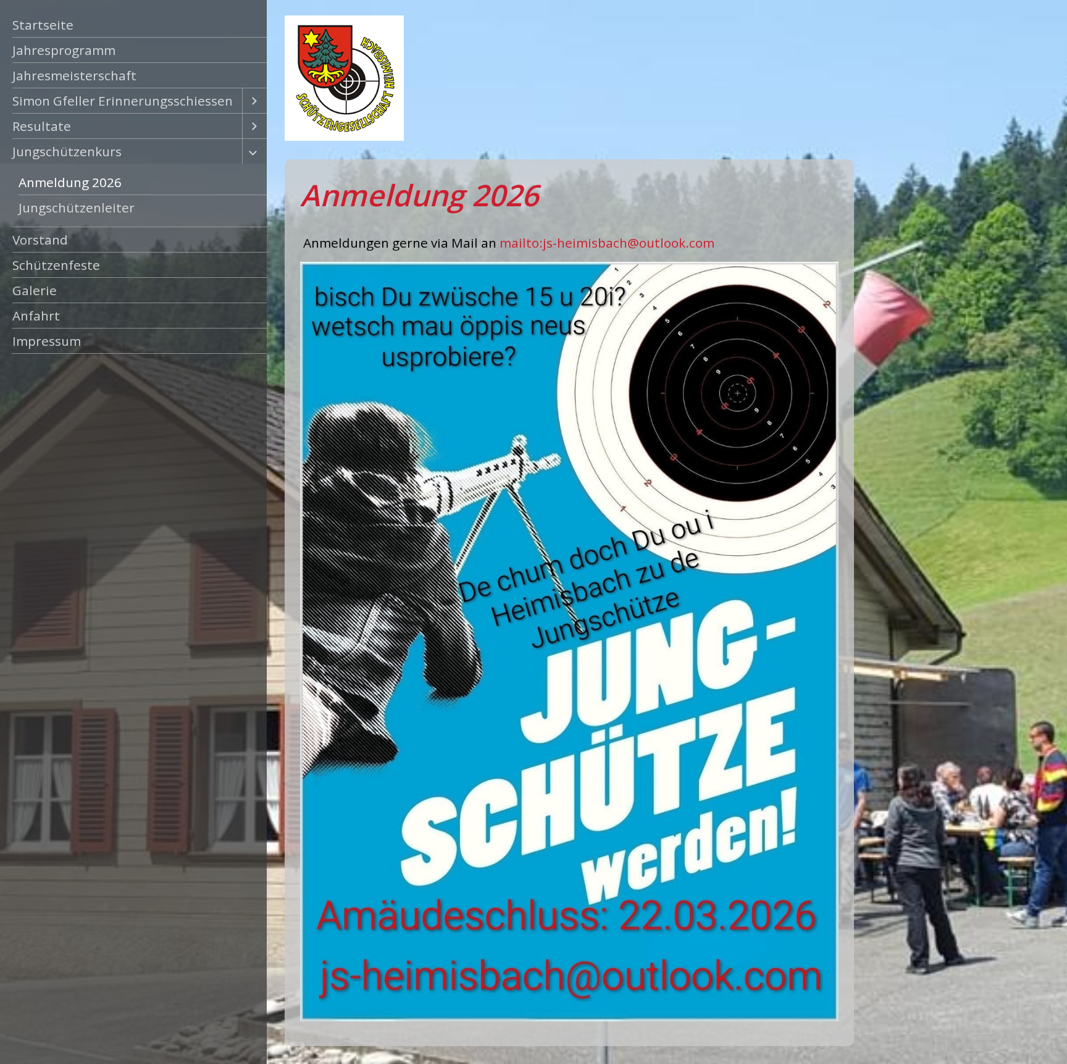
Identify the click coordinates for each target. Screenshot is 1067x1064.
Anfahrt (36, 315)
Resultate (41, 126)
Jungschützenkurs (67, 151)
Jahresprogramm (63, 50)
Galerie (34, 290)
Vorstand (40, 239)
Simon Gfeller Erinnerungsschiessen (122, 100)
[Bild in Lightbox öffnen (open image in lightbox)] (569, 641)
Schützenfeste (56, 265)
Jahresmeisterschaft (74, 75)
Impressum (46, 341)
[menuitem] (133, 25)
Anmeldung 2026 (70, 182)
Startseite (42, 24)
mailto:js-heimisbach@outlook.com (607, 242)
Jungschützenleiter (77, 207)
